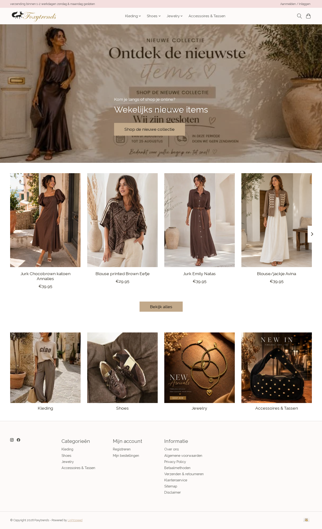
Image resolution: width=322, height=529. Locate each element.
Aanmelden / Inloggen (295, 4)
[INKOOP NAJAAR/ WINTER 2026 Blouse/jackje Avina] (276, 220)
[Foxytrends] (33, 15)
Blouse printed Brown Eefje (122, 273)
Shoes (122, 408)
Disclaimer (172, 492)
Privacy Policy (175, 462)
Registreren (122, 449)
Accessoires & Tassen (207, 16)
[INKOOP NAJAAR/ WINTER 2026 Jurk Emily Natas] (199, 220)
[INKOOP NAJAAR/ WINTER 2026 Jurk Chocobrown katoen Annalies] (45, 220)
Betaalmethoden (177, 468)
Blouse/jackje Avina (276, 273)
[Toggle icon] (299, 16)
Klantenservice (175, 480)
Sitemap (170, 486)
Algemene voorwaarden (183, 455)
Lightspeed (75, 520)
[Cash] (306, 520)
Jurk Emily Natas (199, 273)
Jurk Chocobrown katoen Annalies (45, 276)
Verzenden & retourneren (184, 474)
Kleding (45, 408)
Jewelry (199, 408)
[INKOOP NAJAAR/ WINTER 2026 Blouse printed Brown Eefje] (122, 220)
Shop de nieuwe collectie (149, 129)
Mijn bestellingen (126, 455)
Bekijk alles (161, 306)
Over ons (171, 449)
